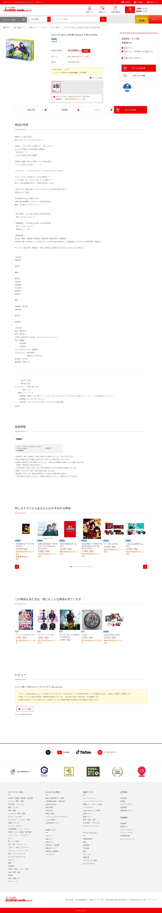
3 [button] (75, 566)
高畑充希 (54, 42)
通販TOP (6, 27)
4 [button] (77, 566)
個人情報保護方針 (81, 900)
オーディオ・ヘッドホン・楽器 (19, 820)
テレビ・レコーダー (15, 817)
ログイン (49, 836)
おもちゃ (11, 860)
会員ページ (89, 12)
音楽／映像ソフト (19, 27)
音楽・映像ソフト (14, 878)
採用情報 (123, 807)
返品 (84, 851)
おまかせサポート (89, 864)
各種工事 (86, 857)
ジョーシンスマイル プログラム (57, 817)
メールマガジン (109, 752)
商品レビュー (87, 817)
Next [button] (145, 567)
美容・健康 (12, 810)
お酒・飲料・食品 (14, 872)
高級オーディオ (13, 823)
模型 (9, 863)
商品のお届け (50, 814)
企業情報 (127, 2)
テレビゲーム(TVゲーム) (16, 857)
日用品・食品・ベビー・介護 (18, 869)
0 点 (143, 8)
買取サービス (154, 2)
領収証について (51, 848)
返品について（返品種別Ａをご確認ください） (138, 53)
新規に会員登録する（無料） (56, 798)
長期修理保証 (87, 839)
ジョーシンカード (89, 798)
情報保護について (126, 810)
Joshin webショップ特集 (91, 810)
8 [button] (86, 566)
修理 (84, 842)
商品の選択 (49, 807)
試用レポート (87, 814)
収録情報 (64, 110)
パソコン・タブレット (16, 826)
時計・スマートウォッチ (16, 854)
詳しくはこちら (57, 687)
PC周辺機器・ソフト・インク (18, 829)
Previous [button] (17, 567)
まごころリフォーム (127, 839)
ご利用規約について (52, 823)
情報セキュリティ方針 (96, 900)
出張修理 (86, 845)
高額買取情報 (125, 836)
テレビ (43, 27)
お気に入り (102, 12)
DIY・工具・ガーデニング (17, 844)
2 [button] (73, 566)
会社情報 (123, 798)
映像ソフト (33, 27)
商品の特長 (31, 110)
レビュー (97, 110)
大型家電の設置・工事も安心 (56, 801)
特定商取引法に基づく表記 (137, 900)
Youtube (66, 752)
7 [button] (84, 566)
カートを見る (130, 11)
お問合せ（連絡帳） (52, 851)
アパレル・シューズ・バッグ (18, 851)
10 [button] (90, 566)
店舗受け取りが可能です (132, 58)
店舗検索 (123, 823)
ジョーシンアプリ (126, 833)
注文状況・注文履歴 (52, 845)
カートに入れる (138, 68)
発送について (128, 48)
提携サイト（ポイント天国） (93, 804)
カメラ (10, 838)
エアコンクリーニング (90, 826)
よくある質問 (50, 820)
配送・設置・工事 (89, 820)
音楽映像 (138, 11)
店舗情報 (140, 2)
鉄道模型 (11, 866)
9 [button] (88, 566)
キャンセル (87, 854)
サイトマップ (153, 900)
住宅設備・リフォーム (16, 804)
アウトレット (12, 881)
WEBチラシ (124, 827)
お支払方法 (49, 810)
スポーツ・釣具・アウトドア (18, 847)
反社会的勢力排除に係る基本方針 (116, 900)
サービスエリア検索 (90, 860)
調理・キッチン (13, 807)
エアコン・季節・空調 (16, 801)
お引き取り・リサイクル (91, 823)
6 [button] (82, 566)
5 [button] (79, 566)
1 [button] (71, 566)
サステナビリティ (126, 804)
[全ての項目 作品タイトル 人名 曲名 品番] (40, 19)
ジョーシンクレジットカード (93, 801)
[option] (26, 539)
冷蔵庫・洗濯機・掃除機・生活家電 (20, 798)
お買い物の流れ (51, 804)
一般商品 (138, 8)
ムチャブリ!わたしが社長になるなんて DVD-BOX (73, 96)
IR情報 (122, 801)
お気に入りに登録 (139, 75)
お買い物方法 (115, 12)
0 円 (146, 8)
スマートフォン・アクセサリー (19, 835)
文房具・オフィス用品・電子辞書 (19, 832)
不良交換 (86, 848)
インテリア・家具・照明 (16, 814)
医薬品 (10, 875)
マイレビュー (50, 854)
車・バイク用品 (13, 841)
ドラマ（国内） (55, 27)
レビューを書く (97, 78)
